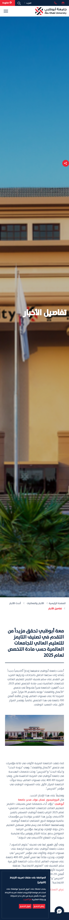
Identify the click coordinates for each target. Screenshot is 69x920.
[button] (65, 163)
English (6, 3)
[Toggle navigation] (6, 11)
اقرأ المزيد (27, 899)
